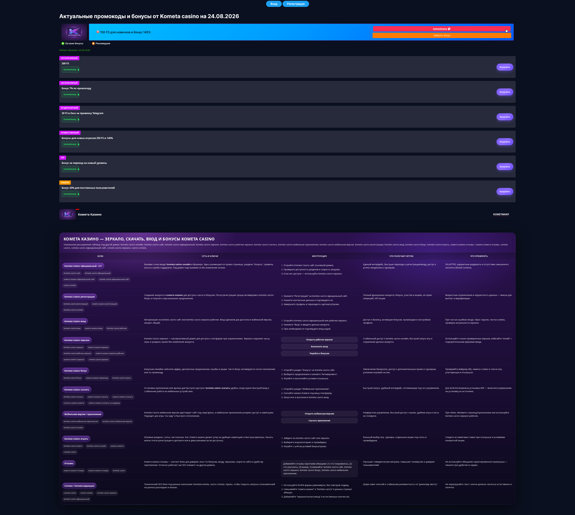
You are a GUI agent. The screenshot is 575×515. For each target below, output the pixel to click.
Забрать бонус (442, 35)
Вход (274, 3)
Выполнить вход (319, 346)
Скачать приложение (319, 420)
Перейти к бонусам (319, 353)
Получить (505, 67)
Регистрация (296, 3)
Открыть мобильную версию (319, 413)
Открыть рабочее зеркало (319, 339)
